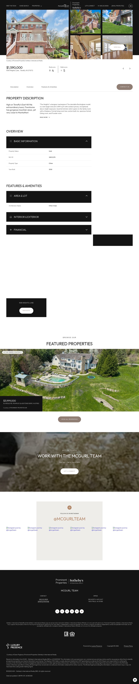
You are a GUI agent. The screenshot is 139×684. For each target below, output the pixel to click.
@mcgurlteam (69, 518)
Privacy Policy (128, 646)
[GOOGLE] (77, 611)
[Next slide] (135, 382)
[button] (125, 87)
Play (36, 34)
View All (117, 47)
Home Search (24, 6)
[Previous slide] (4, 382)
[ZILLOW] (72, 611)
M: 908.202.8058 (103, 6)
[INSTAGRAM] (57, 611)
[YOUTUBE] (82, 611)
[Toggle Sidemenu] (131, 6)
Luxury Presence (96, 646)
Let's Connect (90, 6)
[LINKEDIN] (62, 611)
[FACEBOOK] (67, 611)
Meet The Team (11, 6)
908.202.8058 (43, 599)
